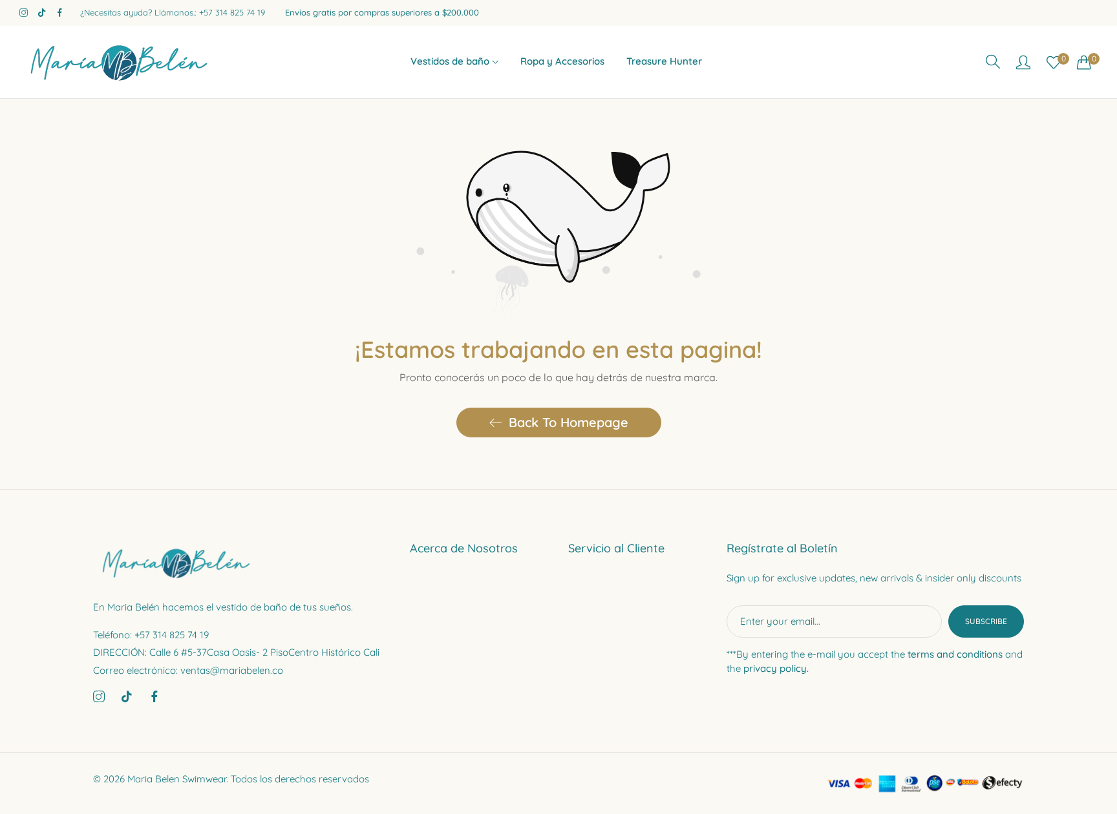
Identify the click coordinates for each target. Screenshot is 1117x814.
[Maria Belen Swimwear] (116, 62)
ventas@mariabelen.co (188, 670)
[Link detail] (23, 12)
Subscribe (986, 621)
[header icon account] (1023, 62)
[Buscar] (993, 61)
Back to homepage (568, 422)
